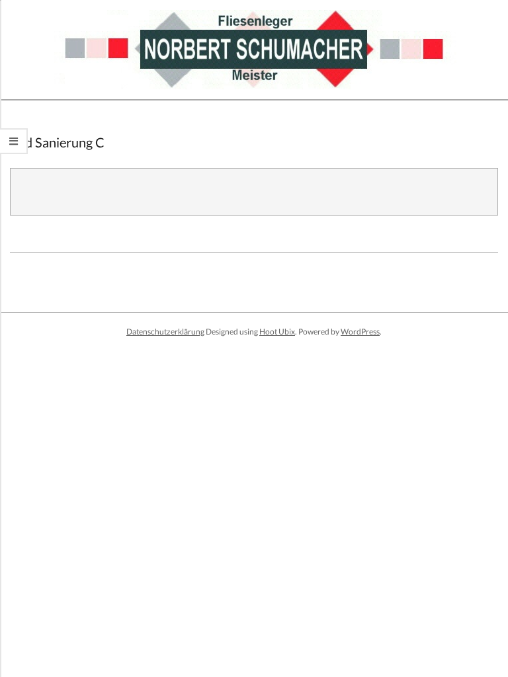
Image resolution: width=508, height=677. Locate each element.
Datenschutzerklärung (165, 332)
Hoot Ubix (277, 332)
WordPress (360, 332)
